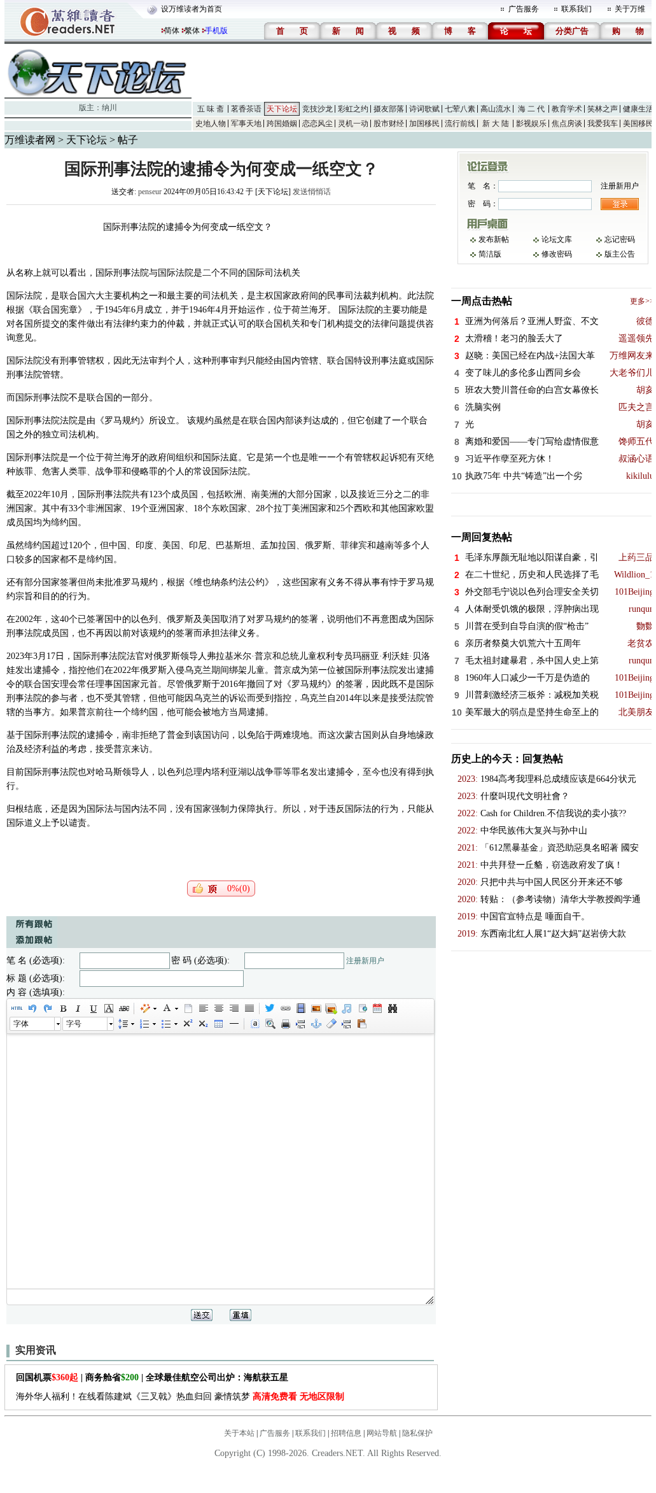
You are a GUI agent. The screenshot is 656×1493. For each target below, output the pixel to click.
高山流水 (495, 108)
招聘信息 (346, 1433)
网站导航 (381, 1433)
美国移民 (638, 123)
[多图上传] (331, 1008)
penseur (150, 191)
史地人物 (210, 123)
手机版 (216, 30)
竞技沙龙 (317, 108)
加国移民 (424, 123)
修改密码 (556, 254)
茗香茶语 (246, 108)
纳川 (109, 107)
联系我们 (576, 8)
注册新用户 (365, 960)
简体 (171, 30)
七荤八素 (460, 108)
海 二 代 (531, 108)
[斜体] (77, 1008)
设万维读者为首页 (191, 8)
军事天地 (246, 123)
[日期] (376, 1008)
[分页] (300, 1023)
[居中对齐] (218, 1008)
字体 (21, 1023)
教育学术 (567, 108)
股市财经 (388, 123)
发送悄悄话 (312, 191)
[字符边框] (108, 1008)
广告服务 (523, 8)
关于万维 (630, 8)
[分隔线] (233, 1023)
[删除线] (123, 1008)
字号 (73, 1023)
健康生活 (638, 108)
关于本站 (239, 1433)
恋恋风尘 (317, 123)
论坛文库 (556, 239)
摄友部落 (388, 108)
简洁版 (489, 254)
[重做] (47, 1008)
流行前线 (460, 123)
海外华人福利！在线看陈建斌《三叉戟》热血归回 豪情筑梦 (180, 1396)
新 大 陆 (495, 123)
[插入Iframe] (361, 1008)
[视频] (300, 1008)
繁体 (192, 30)
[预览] (269, 1023)
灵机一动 (353, 123)
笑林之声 (602, 108)
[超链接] (285, 1008)
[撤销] (31, 1008)
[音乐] (346, 1008)
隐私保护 (417, 1433)
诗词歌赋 (424, 108)
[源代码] (16, 1008)
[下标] (202, 1023)
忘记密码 (619, 239)
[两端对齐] (248, 1008)
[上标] (187, 1023)
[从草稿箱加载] (361, 1023)
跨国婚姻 (282, 123)
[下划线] (93, 1008)
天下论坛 (282, 108)
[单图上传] (315, 1008)
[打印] (285, 1023)
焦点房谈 (567, 123)
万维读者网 (29, 139)
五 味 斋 (210, 108)
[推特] (269, 1008)
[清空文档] (187, 1008)
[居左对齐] (203, 1008)
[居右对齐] (233, 1008)
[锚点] (315, 1023)
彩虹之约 (353, 108)
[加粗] (62, 1008)
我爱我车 (602, 123)
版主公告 (619, 254)
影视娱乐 (531, 123)
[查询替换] (392, 1008)
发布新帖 (493, 239)
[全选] (254, 1023)
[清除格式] (331, 1023)
